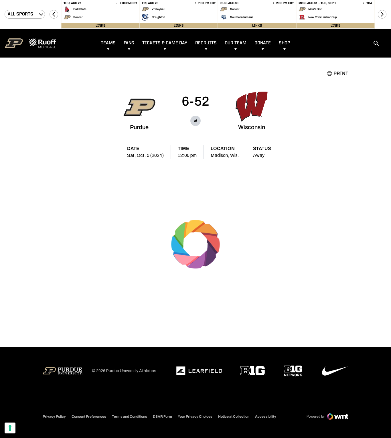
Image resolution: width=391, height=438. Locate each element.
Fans (129, 43)
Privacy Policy (54, 417)
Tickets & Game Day (164, 43)
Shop (284, 43)
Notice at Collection (233, 417)
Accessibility (265, 416)
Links (100, 25)
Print (340, 73)
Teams (108, 43)
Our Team (235, 43)
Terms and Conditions (129, 417)
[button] (54, 14)
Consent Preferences (89, 417)
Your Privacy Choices (195, 417)
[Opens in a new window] (199, 371)
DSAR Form (162, 417)
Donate (262, 43)
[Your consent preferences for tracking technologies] (10, 428)
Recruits (206, 43)
